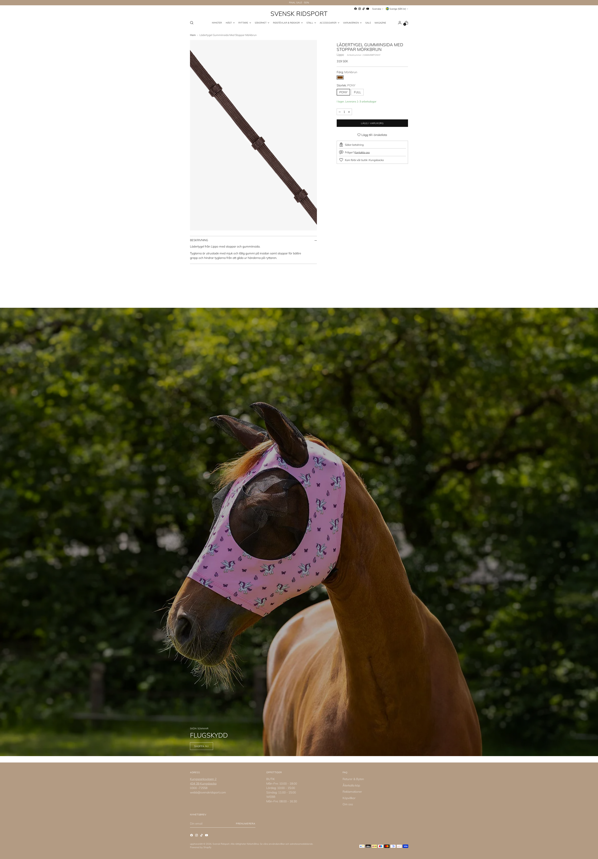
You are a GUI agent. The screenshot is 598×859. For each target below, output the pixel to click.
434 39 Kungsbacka (203, 783)
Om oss (348, 804)
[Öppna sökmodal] (192, 23)
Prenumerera (245, 823)
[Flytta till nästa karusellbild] (405, 290)
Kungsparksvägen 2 (203, 779)
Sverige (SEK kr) (397, 8)
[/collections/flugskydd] (299, 532)
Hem (193, 35)
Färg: (347, 72)
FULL (357, 92)
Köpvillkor (349, 798)
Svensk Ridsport (221, 843)
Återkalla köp (351, 785)
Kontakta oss (362, 152)
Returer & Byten (353, 779)
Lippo (340, 55)
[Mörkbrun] (340, 77)
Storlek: (346, 85)
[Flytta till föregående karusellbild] (398, 291)
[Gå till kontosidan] (400, 23)
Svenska (376, 8)
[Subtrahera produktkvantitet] (339, 112)
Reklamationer (352, 791)
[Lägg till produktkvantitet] (349, 112)
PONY (343, 92)
